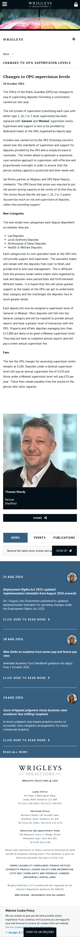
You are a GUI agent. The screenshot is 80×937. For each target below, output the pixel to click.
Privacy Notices (60, 865)
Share (37, 518)
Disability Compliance (34, 865)
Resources (31, 877)
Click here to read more (24, 619)
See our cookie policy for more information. (29, 927)
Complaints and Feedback (40, 873)
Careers (64, 873)
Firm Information (62, 869)
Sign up (62, 550)
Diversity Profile (18, 869)
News (6, 54)
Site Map (16, 873)
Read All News (15, 752)
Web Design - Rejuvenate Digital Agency (40, 895)
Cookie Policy (40, 869)
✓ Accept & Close (17, 932)
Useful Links (48, 877)
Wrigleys (13, 39)
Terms (14, 865)
